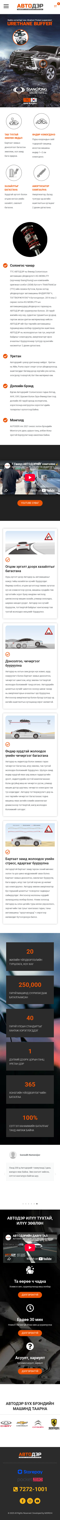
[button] (4, 1174)
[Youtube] (37, 1501)
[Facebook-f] (23, 1501)
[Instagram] (30, 1501)
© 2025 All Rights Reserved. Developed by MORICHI (30, 1513)
